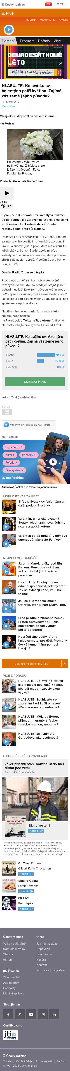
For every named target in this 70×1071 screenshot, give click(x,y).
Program (30, 20)
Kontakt (41, 965)
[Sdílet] (9, 206)
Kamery (63, 20)
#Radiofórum (43, 320)
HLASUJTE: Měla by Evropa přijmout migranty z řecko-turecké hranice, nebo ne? (39, 720)
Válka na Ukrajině (14, 943)
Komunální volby (14, 949)
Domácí (8, 41)
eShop (7, 959)
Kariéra (41, 959)
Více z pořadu (14, 675)
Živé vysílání (12, 470)
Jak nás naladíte (47, 943)
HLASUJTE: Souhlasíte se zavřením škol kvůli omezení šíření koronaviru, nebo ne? (39, 703)
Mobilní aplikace (14, 993)
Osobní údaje (24, 1061)
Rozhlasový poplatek (50, 970)
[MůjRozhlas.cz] (7, 124)
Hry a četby (12, 447)
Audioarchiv (47, 20)
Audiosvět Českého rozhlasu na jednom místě (29, 487)
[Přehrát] (7, 193)
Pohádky (27, 455)
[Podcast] (3, 206)
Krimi (8, 455)
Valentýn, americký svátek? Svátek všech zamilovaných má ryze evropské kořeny (41, 522)
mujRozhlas (9, 436)
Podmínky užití (44, 1061)
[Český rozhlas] (13, 4)
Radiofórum (9, 106)
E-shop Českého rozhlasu (25, 756)
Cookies (8, 1061)
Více (59, 41)
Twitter (27, 320)
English (61, 1061)
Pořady (44, 41)
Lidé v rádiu (44, 954)
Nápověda (43, 949)
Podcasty (9, 988)
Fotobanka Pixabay (19, 173)
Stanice (8, 954)
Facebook (13, 320)
